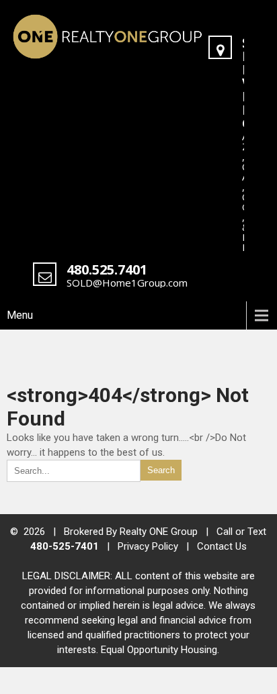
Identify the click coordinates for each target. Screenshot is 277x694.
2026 (36, 532)
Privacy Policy (148, 546)
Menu (20, 315)
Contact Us (222, 546)
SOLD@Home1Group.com (127, 282)
